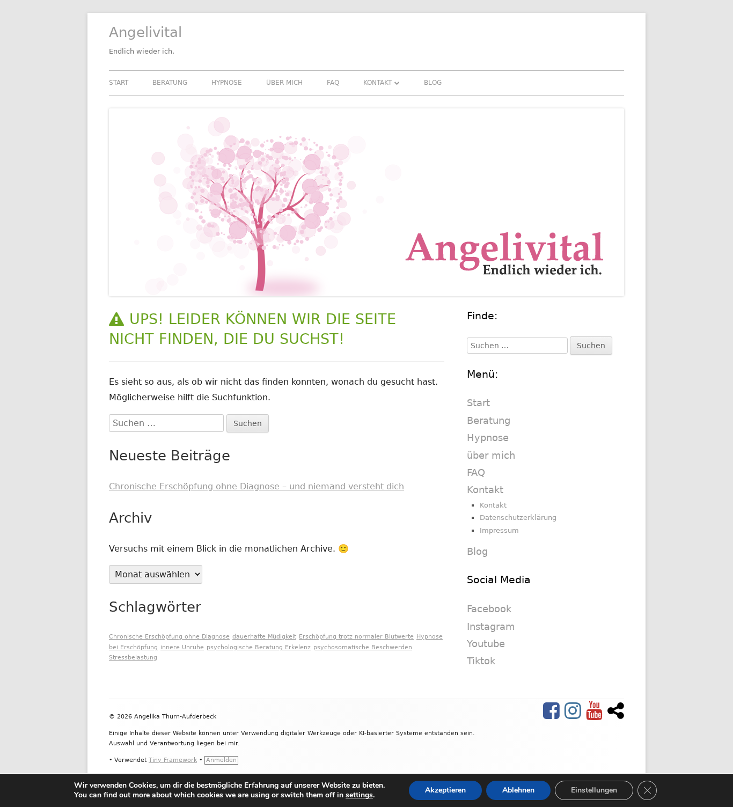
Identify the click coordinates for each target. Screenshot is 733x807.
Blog (433, 82)
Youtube (486, 643)
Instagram (491, 626)
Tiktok (481, 660)
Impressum (499, 530)
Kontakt (377, 82)
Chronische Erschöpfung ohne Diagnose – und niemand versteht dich (256, 486)
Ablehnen (518, 790)
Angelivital (145, 32)
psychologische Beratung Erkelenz (259, 647)
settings (359, 795)
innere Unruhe (182, 647)
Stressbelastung (133, 657)
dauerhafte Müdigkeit (264, 636)
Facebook (489, 608)
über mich (284, 82)
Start (118, 82)
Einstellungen (594, 790)
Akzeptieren (445, 790)
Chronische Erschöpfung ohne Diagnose (169, 636)
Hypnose (226, 82)
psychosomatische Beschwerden (362, 647)
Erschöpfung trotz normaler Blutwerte (356, 636)
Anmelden (221, 760)
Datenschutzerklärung (518, 517)
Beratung (169, 82)
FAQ (333, 82)
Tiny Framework (173, 760)
